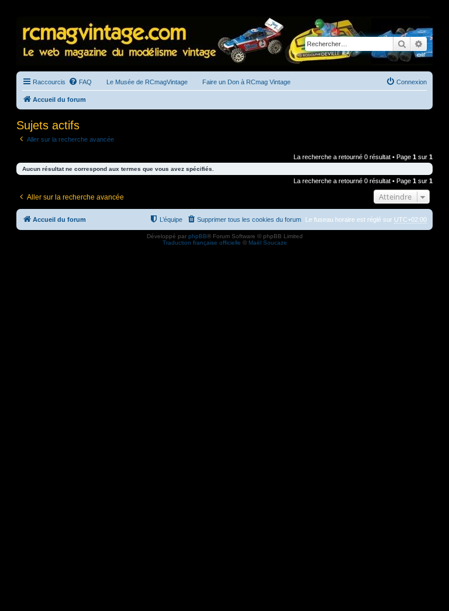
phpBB (197, 236)
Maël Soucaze (267, 242)
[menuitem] (80, 82)
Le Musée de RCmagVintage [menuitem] (147, 81)
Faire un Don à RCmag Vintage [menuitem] (246, 81)
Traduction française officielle (202, 242)
